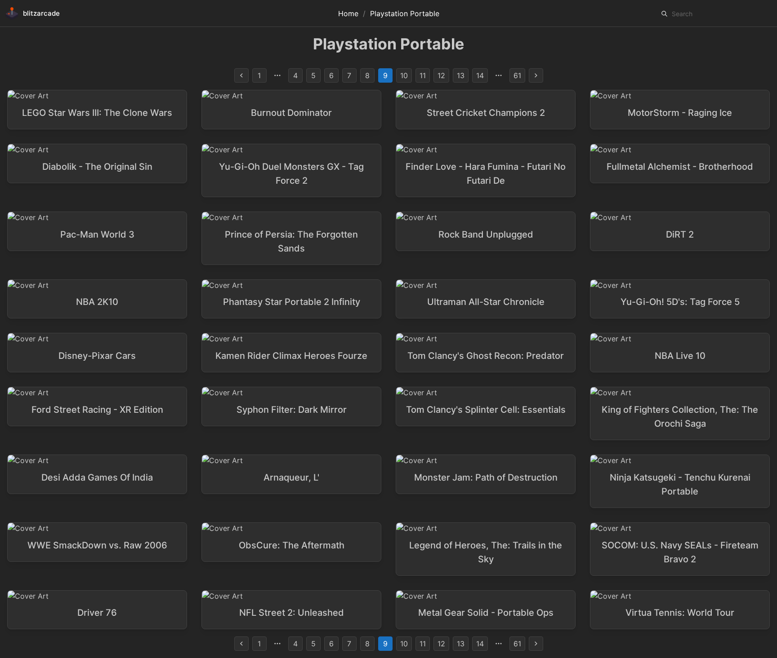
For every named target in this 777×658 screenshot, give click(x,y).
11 (423, 75)
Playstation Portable (404, 13)
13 (460, 75)
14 (480, 75)
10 (404, 75)
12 (441, 75)
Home (348, 13)
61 (517, 75)
